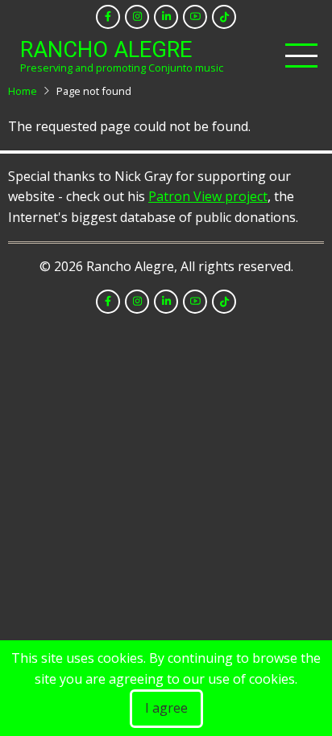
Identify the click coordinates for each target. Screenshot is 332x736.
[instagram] (137, 17)
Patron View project (208, 196)
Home (22, 91)
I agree (166, 708)
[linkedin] (166, 17)
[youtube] (195, 17)
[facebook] (108, 17)
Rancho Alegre (106, 50)
